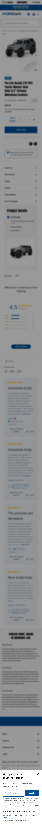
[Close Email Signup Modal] (37, 774)
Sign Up (32, 793)
